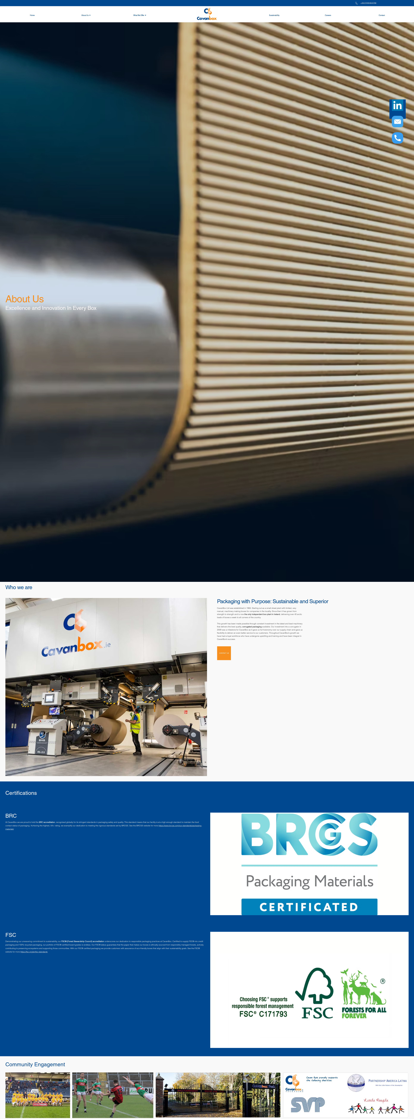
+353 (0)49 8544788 (368, 3)
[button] (86, 14)
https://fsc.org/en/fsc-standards (34, 952)
